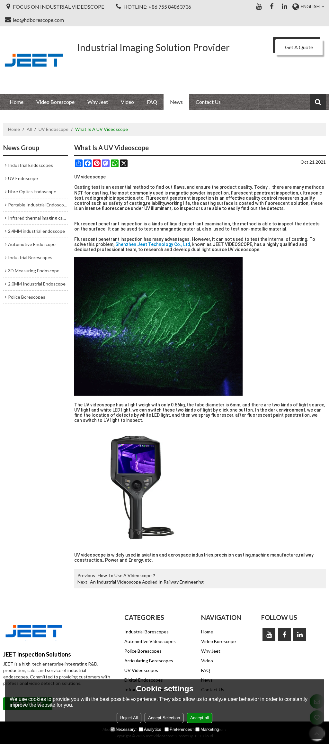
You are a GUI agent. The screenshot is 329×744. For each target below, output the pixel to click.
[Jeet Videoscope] (33, 60)
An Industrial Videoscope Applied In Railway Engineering (147, 582)
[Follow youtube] (258, 6)
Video (127, 102)
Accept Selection (164, 717)
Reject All (129, 717)
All (29, 129)
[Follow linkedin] (284, 6)
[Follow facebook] (271, 6)
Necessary (126, 729)
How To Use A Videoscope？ (127, 575)
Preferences (181, 729)
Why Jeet (97, 102)
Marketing (209, 729)
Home (16, 102)
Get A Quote (299, 47)
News (176, 102)
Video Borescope (55, 102)
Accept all (199, 717)
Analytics (152, 729)
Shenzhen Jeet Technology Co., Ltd (152, 244)
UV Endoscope (53, 129)
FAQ (152, 102)
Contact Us (208, 102)
